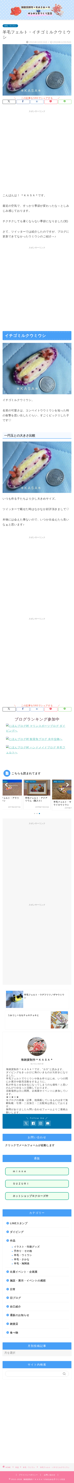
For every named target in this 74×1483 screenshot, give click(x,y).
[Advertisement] (37, 151)
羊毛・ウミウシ (10, 26)
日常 (12, 1289)
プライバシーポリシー (28, 1475)
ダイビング (17, 1231)
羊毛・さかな (21, 1259)
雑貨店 (14, 1323)
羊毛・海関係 (21, 1263)
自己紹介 (15, 1306)
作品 (12, 1240)
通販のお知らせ (19, 1315)
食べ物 (14, 1332)
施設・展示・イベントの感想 (28, 1280)
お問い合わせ (49, 1475)
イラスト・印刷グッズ (27, 1246)
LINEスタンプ (19, 1223)
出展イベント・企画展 (24, 1271)
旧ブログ (15, 1297)
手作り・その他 (23, 1251)
